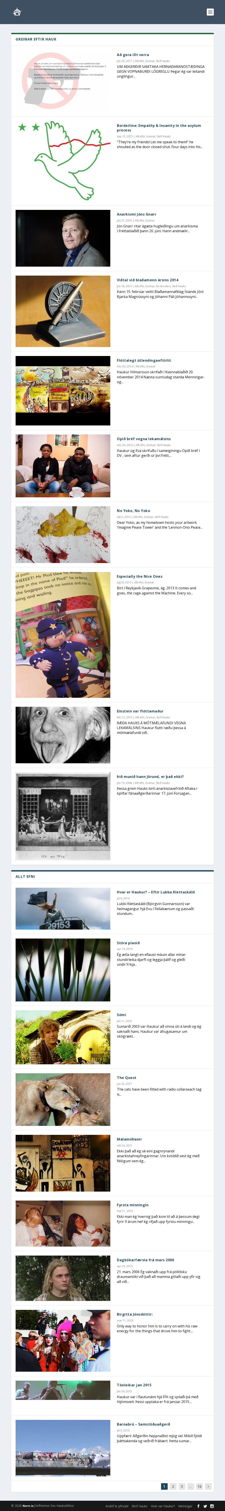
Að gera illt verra (133, 54)
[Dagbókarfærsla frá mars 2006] (63, 1278)
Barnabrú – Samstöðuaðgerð (143, 1424)
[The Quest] (63, 1099)
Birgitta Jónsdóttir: (135, 1314)
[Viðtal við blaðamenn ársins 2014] (63, 311)
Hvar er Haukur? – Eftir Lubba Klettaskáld (156, 892)
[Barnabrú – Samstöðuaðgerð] (63, 1448)
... (191, 1486)
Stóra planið (128, 943)
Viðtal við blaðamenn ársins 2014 (147, 280)
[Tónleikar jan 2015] (63, 1390)
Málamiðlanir (129, 1139)
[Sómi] (63, 1037)
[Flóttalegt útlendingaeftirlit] (63, 390)
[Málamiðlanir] (63, 1163)
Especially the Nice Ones (139, 576)
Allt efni (139, 61)
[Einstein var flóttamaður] (63, 735)
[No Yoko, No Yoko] (63, 534)
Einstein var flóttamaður (140, 711)
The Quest (126, 1077)
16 (199, 1486)
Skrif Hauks (163, 61)
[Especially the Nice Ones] (63, 635)
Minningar (185, 1506)
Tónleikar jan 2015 (134, 1385)
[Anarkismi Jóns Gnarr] (63, 238)
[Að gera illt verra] (63, 81)
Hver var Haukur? (163, 1506)
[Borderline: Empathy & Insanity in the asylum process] (63, 161)
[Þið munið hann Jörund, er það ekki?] (63, 816)
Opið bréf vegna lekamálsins (144, 438)
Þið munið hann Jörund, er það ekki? (150, 776)
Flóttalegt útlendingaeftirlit (144, 360)
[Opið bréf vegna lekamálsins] (63, 465)
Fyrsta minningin (133, 1205)
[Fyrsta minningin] (63, 1224)
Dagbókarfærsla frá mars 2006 (145, 1260)
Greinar (150, 61)
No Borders (163, 286)
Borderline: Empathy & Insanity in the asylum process (159, 128)
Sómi (121, 1014)
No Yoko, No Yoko (133, 510)
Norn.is (28, 1506)
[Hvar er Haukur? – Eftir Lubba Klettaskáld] (63, 909)
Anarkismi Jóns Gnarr (136, 214)
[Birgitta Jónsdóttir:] (63, 1341)
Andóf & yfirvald (116, 1506)
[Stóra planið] (63, 970)
